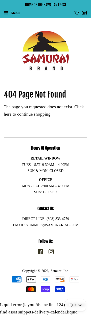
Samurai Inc (59, 271)
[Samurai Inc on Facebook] (40, 253)
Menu (15, 13)
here (8, 114)
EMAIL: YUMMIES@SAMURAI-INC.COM (45, 225)
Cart (84, 13)
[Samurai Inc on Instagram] (51, 253)
